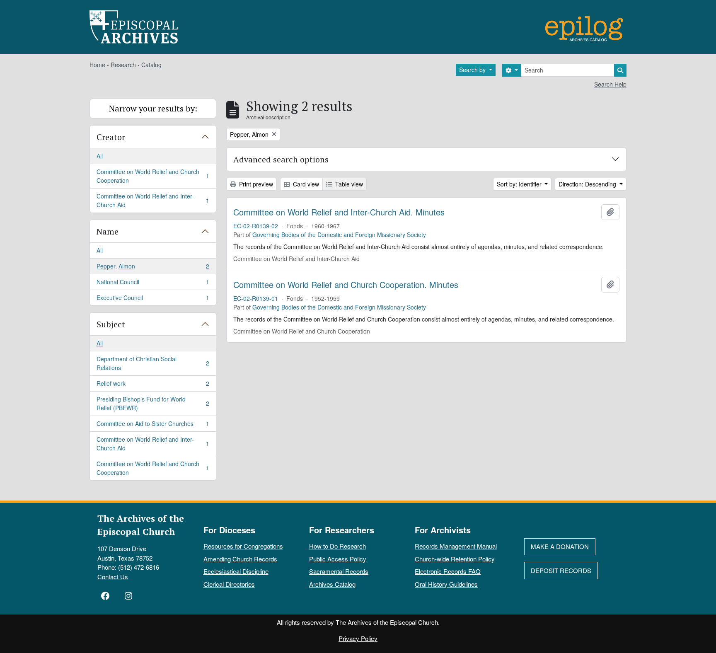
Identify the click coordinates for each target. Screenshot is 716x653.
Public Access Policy (337, 558)
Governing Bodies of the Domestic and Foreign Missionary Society (339, 234)
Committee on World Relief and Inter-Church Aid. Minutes (339, 212)
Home (97, 64)
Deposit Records (561, 570)
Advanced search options (281, 159)
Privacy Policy (358, 638)
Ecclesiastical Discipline (235, 571)
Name (108, 231)
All (100, 156)
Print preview (255, 184)
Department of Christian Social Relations (152, 363)
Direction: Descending (588, 184)
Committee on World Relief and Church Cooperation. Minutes (345, 285)
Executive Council (152, 299)
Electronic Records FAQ (448, 571)
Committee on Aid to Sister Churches (152, 425)
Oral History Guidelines (446, 584)
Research (123, 64)
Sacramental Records (338, 571)
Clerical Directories (229, 584)
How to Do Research (337, 546)
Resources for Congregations (243, 546)
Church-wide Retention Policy (455, 558)
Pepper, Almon (152, 268)
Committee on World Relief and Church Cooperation (152, 175)
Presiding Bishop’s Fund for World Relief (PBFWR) (152, 403)
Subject (111, 324)
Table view (348, 184)
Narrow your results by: (153, 108)
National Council (152, 284)
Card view (305, 184)
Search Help (610, 84)
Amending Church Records (240, 558)
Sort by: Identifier (520, 184)
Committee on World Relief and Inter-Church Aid (152, 200)
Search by (473, 69)
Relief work (152, 385)
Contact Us (112, 576)
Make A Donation (560, 546)
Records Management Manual (456, 546)
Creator (111, 137)
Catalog (151, 64)
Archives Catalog (332, 584)
